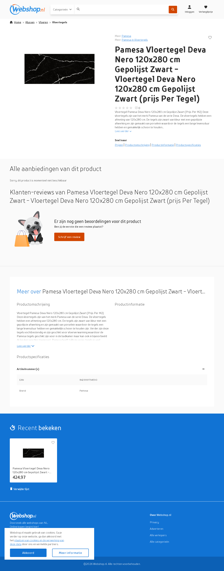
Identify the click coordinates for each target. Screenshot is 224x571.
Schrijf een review (69, 236)
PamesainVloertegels (135, 39)
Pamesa (126, 35)
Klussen (29, 22)
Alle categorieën (159, 541)
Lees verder (122, 131)
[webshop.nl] (27, 9)
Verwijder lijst (21, 489)
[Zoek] (173, 9)
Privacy (154, 522)
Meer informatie (70, 553)
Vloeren (43, 22)
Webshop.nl (164, 514)
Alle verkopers (158, 535)
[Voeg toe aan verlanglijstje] (210, 38)
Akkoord (28, 553)
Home (17, 22)
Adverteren (156, 528)
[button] (59, 69)
